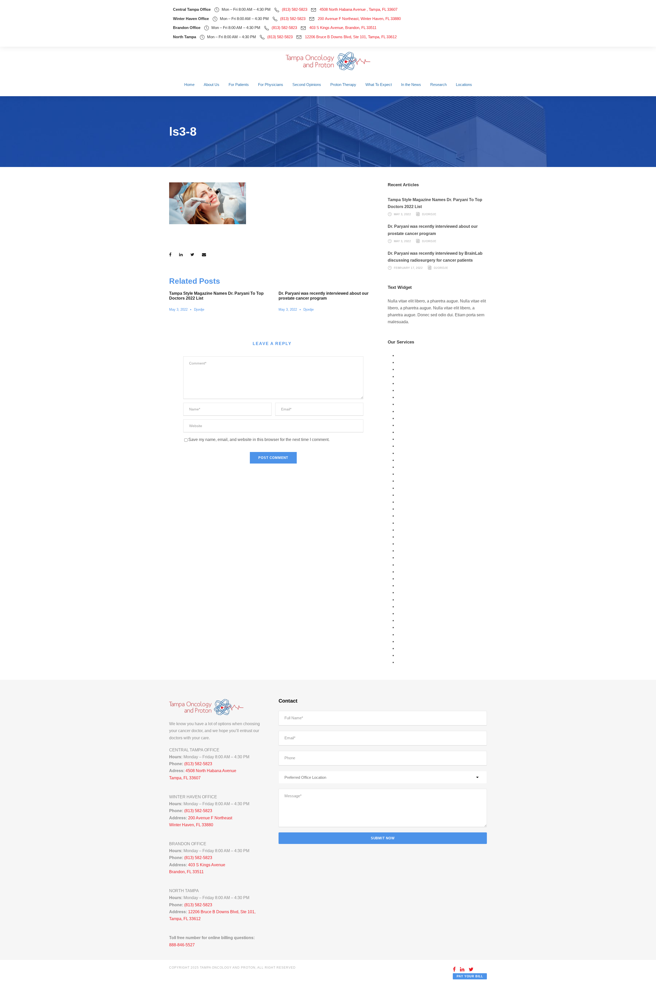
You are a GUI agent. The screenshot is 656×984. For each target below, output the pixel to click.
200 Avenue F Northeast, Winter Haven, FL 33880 (359, 18)
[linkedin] (462, 969)
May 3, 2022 (178, 309)
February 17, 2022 (408, 267)
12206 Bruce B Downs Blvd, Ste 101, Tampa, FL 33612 (351, 37)
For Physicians (270, 84)
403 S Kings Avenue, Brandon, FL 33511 (342, 27)
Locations (464, 84)
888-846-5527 (182, 945)
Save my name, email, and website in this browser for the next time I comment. (259, 439)
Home (189, 84)
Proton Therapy (343, 84)
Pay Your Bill (470, 976)
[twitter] (471, 969)
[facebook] (454, 969)
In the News (411, 84)
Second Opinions (306, 84)
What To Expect (378, 84)
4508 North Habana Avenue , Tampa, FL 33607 (358, 9)
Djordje (199, 309)
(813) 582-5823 (294, 9)
